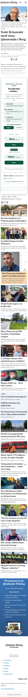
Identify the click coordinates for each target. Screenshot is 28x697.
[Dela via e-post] (16, 59)
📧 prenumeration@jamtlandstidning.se (14, 181)
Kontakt (6, 671)
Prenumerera (7, 660)
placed (4, 196)
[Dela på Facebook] (11, 59)
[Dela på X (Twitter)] (14, 59)
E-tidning (6, 663)
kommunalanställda (8, 199)
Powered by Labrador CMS (14, 694)
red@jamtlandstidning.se (7, 689)
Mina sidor (19, 127)
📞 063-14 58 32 (8, 178)
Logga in (8, 127)
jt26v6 (14, 196)
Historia (6, 668)
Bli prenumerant (14, 592)
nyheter (18, 199)
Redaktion (7, 666)
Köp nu (14, 145)
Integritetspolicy (8, 674)
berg (9, 196)
